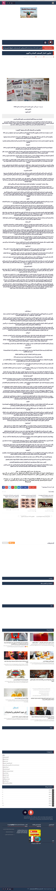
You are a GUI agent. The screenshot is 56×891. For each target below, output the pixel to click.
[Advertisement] (28, 29)
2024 (50, 792)
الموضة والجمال (6, 769)
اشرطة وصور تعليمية (7, 763)
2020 (50, 801)
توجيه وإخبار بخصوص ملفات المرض (20, 716)
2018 (50, 805)
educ (29, 56)
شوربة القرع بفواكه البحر (48, 661)
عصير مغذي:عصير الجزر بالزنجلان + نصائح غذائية (43, 642)
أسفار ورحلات (6, 757)
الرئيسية (33, 56)
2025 (50, 790)
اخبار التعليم (5, 759)
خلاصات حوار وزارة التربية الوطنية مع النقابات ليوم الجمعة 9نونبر (43, 717)
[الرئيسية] (50, 42)
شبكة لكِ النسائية (9, 831)
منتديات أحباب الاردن (9, 834)
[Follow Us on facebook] (3, 889)
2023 (50, 794)
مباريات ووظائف (6, 779)
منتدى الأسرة (6, 781)
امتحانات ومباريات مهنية (8, 771)
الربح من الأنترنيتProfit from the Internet (11, 765)
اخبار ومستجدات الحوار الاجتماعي (21, 679)
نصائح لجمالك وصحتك (7, 783)
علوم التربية (5, 773)
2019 (50, 803)
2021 (50, 798)
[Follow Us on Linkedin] (12, 889)
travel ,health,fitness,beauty (9, 829)
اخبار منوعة (25, 56)
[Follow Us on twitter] (8, 889)
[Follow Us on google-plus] (5, 889)
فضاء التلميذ (6, 777)
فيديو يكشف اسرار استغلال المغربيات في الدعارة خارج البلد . (16, 662)
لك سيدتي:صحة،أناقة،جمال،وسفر (36, 888)
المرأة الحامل (5, 767)
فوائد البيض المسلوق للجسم (21, 698)
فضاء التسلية (6, 775)
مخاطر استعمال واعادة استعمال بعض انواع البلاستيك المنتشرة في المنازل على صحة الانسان (16, 643)
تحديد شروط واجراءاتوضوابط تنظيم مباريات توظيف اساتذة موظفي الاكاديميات (42, 699)
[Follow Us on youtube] (10, 889)
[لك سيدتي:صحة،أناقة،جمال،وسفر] (28, 17)
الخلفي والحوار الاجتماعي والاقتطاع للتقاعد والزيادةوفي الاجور (42, 680)
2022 (50, 796)
